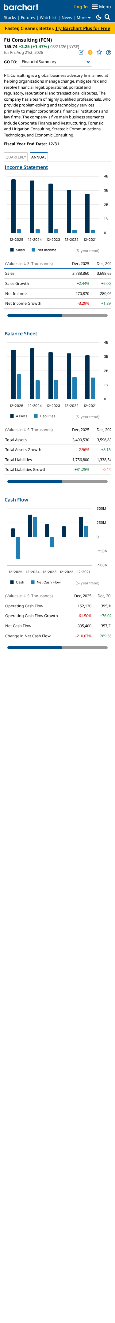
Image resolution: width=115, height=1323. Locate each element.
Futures (28, 17)
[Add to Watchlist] (99, 52)
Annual (38, 157)
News (67, 17)
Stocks (10, 17)
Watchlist (48, 17)
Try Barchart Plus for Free (82, 28)
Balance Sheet (21, 333)
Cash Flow (16, 499)
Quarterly (16, 157)
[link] (108, 52)
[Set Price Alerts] (90, 52)
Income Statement (26, 167)
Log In (81, 6)
